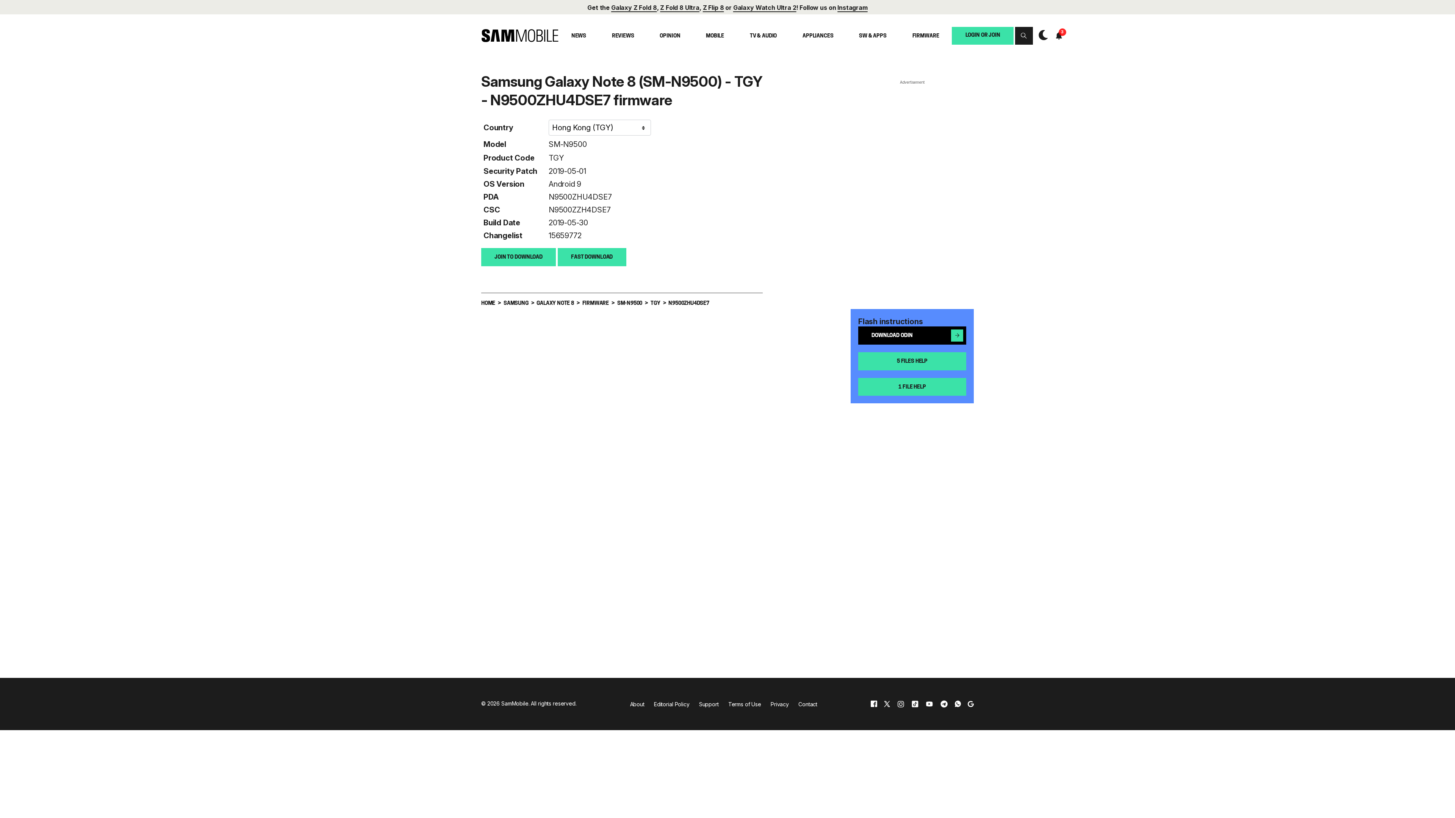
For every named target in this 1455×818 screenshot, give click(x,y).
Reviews (623, 36)
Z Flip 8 (713, 7)
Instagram (852, 7)
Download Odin (891, 336)
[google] (971, 704)
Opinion (670, 36)
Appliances (818, 36)
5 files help (912, 361)
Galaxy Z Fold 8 (634, 7)
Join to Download (518, 257)
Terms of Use (744, 704)
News (578, 36)
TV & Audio (763, 36)
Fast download (592, 257)
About (637, 704)
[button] (1024, 36)
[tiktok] (915, 704)
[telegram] (944, 704)
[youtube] (929, 704)
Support (709, 704)
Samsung (516, 303)
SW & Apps (873, 36)
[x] (887, 704)
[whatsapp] (958, 704)
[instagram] (900, 704)
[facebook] (874, 704)
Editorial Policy (672, 704)
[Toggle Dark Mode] (1041, 35)
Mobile (715, 36)
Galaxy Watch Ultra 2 (764, 7)
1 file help (912, 387)
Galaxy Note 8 (555, 303)
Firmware (925, 36)
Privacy (780, 704)
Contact (807, 704)
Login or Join (982, 35)
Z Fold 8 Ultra (679, 7)
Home (488, 303)
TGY (556, 157)
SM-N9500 (568, 144)
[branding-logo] (520, 36)
